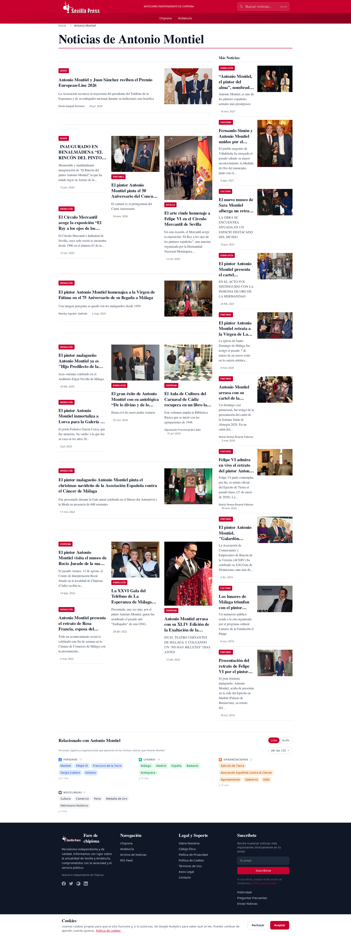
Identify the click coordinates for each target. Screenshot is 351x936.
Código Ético (187, 849)
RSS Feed (126, 860)
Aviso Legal (186, 872)
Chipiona (165, 18)
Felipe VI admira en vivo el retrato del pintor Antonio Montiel (236, 468)
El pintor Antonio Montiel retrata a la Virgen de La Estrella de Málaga (236, 331)
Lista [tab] (274, 740)
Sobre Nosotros (189, 843)
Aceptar (279, 925)
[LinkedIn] (86, 884)
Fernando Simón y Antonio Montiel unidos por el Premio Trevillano (236, 139)
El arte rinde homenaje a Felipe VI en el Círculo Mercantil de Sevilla (187, 218)
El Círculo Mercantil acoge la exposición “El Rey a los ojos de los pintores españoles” (79, 225)
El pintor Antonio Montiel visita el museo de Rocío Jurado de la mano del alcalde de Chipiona (82, 560)
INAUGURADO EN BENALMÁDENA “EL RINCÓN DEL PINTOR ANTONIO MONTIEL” (81, 155)
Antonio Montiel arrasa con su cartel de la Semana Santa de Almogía (234, 397)
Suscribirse (263, 870)
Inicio (62, 25)
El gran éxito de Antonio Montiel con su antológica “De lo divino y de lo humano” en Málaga (135, 402)
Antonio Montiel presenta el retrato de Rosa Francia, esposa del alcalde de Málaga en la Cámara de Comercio (82, 628)
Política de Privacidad (193, 855)
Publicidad (244, 892)
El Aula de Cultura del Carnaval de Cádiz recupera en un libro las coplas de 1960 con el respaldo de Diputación (186, 404)
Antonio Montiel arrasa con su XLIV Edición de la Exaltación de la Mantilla (186, 627)
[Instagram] (78, 884)
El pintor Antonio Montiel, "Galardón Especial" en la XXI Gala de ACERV (235, 541)
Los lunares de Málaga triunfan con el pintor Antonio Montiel (234, 604)
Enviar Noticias (247, 904)
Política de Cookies (191, 860)
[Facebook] (64, 884)
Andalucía (185, 18)
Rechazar (258, 925)
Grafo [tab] (285, 740)
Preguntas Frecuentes (252, 898)
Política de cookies (108, 931)
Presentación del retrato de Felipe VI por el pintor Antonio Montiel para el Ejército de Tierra (236, 674)
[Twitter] (71, 884)
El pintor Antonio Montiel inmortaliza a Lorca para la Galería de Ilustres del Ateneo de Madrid (81, 421)
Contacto (185, 877)
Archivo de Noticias (133, 855)
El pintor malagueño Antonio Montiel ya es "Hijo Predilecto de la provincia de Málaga (78, 363)
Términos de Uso (190, 866)
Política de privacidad (264, 883)
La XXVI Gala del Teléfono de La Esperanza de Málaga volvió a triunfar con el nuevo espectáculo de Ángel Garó (132, 604)
